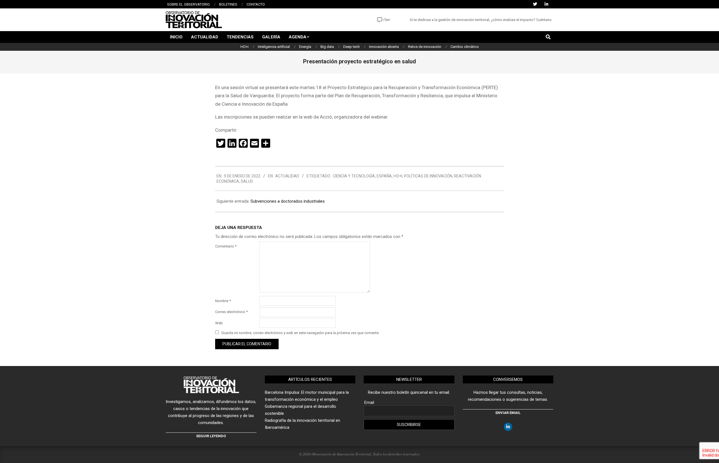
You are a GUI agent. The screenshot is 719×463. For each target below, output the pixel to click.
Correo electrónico (231, 312)
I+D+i (397, 176)
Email (369, 402)
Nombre (223, 301)
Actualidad (287, 176)
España (384, 176)
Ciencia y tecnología (354, 176)
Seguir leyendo (211, 436)
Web (219, 323)
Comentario (225, 246)
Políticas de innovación (428, 176)
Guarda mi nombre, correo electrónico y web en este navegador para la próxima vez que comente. (300, 333)
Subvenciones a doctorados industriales (288, 201)
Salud (247, 181)
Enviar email (507, 413)
